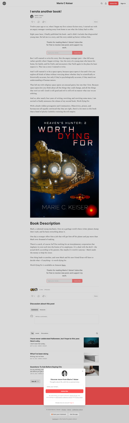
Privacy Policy (79, 397)
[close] (82, 371)
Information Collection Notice (64, 397)
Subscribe (64, 391)
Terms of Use (73, 395)
